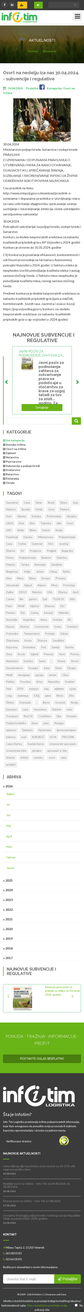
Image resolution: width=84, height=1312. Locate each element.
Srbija (20, 530)
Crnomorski (41, 626)
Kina (32, 523)
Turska (25, 564)
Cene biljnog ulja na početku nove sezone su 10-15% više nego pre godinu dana (39, 1167)
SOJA (53, 737)
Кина (35, 723)
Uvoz (51, 509)
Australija (11, 619)
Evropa (45, 578)
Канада (58, 723)
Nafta (66, 571)
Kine (8, 578)
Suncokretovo (14, 668)
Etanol (46, 530)
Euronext (11, 709)
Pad (43, 647)
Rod (21, 523)
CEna (65, 675)
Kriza (39, 681)
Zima (9, 654)
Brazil (51, 502)
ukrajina (36, 750)
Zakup (64, 633)
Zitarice (24, 626)
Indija (27, 571)
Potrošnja (69, 585)
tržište (24, 757)
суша (72, 688)
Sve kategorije (15, 440)
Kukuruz (11, 509)
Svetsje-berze (36, 744)
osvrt (52, 757)
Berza (59, 695)
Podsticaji (12, 537)
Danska (27, 537)
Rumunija (40, 564)
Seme (42, 661)
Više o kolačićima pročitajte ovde (47, 1305)
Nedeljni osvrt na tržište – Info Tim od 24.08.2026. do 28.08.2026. (36, 1185)
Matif (9, 675)
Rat (23, 612)
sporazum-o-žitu (57, 750)
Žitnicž (10, 702)
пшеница (23, 695)
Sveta (57, 626)
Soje (8, 688)
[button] (10, 998)
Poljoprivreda (27, 557)
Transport (12, 716)
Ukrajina (71, 516)
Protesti (71, 716)
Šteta (58, 668)
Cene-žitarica (14, 744)
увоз (46, 723)
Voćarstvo (12, 457)
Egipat (28, 585)
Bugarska (67, 550)
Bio (21, 599)
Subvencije (12, 585)
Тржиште (27, 730)
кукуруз (34, 688)
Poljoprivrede (67, 537)
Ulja (58, 716)
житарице (24, 675)
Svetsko (28, 661)
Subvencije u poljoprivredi (23, 466)
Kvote (21, 654)
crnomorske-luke (16, 750)
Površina (25, 681)
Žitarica (62, 592)
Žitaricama (12, 640)
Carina (34, 612)
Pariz (9, 606)
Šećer (39, 502)
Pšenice (10, 564)
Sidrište (56, 709)
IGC (62, 606)
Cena (27, 502)
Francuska (12, 633)
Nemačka (53, 681)
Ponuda (48, 654)
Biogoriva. (12, 571)
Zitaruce (42, 640)
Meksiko (64, 612)
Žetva (63, 502)
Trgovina (45, 523)
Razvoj (10, 626)
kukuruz (10, 737)
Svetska (36, 516)
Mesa (20, 578)
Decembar (29, 647)
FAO (50, 543)
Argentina (29, 619)
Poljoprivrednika (16, 723)
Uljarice (21, 516)
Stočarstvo (13, 470)
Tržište (22, 543)
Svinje (39, 509)
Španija (25, 509)
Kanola (69, 647)
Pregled (51, 550)
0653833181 (14, 1253)
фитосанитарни (66, 730)
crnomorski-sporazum (63, 744)
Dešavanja (12, 478)
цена (48, 695)
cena (63, 757)
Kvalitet (69, 681)
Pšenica (64, 509)
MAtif (21, 606)
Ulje (59, 523)
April (75, 592)
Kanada (48, 612)
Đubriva (37, 592)
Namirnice (12, 661)
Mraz (54, 585)
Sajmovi (11, 453)
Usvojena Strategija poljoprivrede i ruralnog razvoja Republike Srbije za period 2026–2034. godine (41, 1217)
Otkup (53, 571)
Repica (42, 585)
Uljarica (34, 606)
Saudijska (58, 640)
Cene (9, 543)
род (46, 688)
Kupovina (11, 647)
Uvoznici (60, 702)
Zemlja (56, 647)
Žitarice (10, 550)
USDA (9, 523)
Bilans (33, 530)
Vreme (61, 661)
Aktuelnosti (49, 51)
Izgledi (34, 654)
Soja (75, 502)
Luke (69, 709)
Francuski (25, 702)
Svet (8, 516)
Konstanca (40, 709)
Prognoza (35, 550)
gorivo (33, 599)
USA (49, 592)
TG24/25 (58, 599)
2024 (20, 688)
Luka (25, 709)
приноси (11, 730)
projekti (10, 764)
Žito (71, 695)
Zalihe (9, 592)
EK (69, 619)
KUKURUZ (38, 737)
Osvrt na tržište (16, 449)
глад (9, 695)
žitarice (10, 757)
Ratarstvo (12, 474)
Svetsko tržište (15, 444)
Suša (47, 668)
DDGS (23, 592)
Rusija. (74, 702)
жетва (52, 675)
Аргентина (44, 730)
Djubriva (62, 557)
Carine (10, 599)
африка (59, 688)
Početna (33, 51)
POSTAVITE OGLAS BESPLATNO (42, 1058)
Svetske (57, 619)
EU (22, 550)
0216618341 (14, 1259)
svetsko (38, 757)
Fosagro (33, 668)
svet (23, 737)
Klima (32, 578)
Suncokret (12, 502)
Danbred (37, 543)
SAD (8, 530)
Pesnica (10, 612)
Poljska (10, 681)
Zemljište (56, 564)
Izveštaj (63, 543)
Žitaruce (49, 606)
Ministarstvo (45, 537)
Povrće (75, 654)
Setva (43, 619)
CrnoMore (44, 716)
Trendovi (72, 626)
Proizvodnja (54, 516)
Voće (62, 654)
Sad (45, 599)
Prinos (10, 557)
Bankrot (46, 557)
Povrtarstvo (13, 461)
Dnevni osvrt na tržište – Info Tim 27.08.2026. (32, 1201)
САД (36, 695)
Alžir (72, 599)
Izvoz (70, 523)
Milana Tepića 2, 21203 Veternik (25, 1247)
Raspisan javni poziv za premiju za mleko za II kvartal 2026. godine (62, 990)
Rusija (58, 530)
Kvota (28, 640)
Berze (46, 702)
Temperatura (32, 633)
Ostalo (10, 482)
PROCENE (68, 737)
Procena (60, 578)
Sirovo (75, 661)
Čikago (71, 668)
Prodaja (50, 633)
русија (39, 675)
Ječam (40, 571)
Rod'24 (28, 716)
